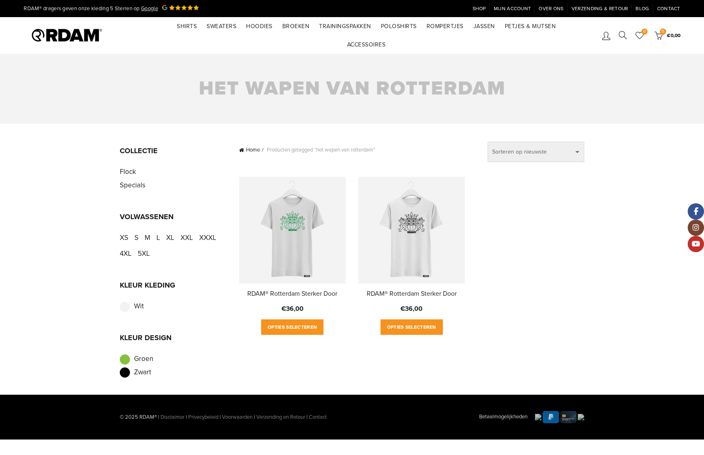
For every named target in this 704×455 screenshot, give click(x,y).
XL (170, 237)
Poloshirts (399, 26)
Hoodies (259, 26)
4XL (126, 253)
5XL (144, 253)
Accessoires (366, 44)
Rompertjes (445, 26)
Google (149, 8)
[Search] (622, 35)
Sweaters (221, 26)
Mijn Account (512, 8)
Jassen (484, 26)
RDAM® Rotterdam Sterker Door (292, 294)
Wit (139, 306)
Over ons (551, 8)
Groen (143, 358)
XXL (186, 237)
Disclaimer (173, 417)
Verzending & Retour (600, 8)
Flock (128, 171)
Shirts (187, 26)
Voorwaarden (237, 417)
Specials (132, 185)
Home (253, 150)
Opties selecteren (292, 327)
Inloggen (606, 35)
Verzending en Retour (280, 417)
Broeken (296, 26)
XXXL (207, 237)
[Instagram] (696, 228)
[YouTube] (696, 244)
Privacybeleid (203, 417)
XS (124, 237)
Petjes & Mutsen (530, 26)
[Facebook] (696, 211)
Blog (642, 8)
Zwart (142, 372)
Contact (668, 8)
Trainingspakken (345, 26)
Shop (479, 8)
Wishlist (644, 31)
